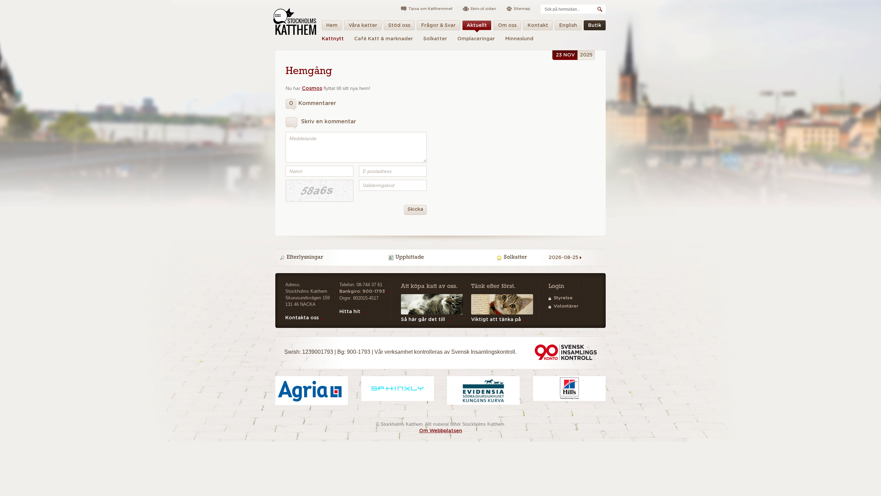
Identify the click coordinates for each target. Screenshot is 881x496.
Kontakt (538, 25)
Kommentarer (312, 103)
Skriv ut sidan (483, 9)
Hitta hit (349, 311)
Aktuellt (477, 25)
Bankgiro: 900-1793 (362, 291)
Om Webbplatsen (440, 430)
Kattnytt (333, 39)
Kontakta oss (302, 318)
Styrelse (563, 298)
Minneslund (519, 39)
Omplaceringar (476, 39)
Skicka (415, 209)
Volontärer (566, 306)
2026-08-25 (564, 257)
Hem (332, 25)
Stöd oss (399, 25)
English (568, 25)
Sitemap (522, 9)
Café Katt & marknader (383, 39)
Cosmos (312, 88)
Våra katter (363, 25)
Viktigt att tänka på (496, 319)
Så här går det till (423, 319)
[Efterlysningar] (332, 257)
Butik (594, 25)
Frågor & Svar (438, 25)
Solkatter (435, 39)
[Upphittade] (441, 257)
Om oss (507, 25)
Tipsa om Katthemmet (430, 9)
